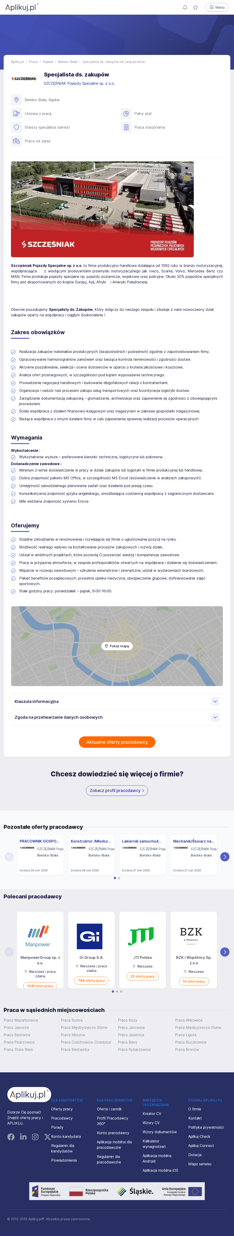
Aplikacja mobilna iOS (160, 1170)
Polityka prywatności (206, 1127)
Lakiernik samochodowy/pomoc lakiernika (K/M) (142, 841)
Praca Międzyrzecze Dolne (198, 1027)
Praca (33, 62)
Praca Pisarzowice (19, 1042)
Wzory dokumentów (160, 1132)
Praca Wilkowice (189, 1020)
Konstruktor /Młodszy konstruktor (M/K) (91, 841)
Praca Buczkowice (191, 1042)
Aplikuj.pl (17, 62)
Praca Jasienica (131, 1035)
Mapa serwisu (199, 1164)
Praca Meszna (73, 1035)
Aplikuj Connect (201, 1145)
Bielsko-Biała (67, 62)
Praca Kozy (127, 1020)
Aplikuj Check (199, 1136)
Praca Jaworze (16, 1027)
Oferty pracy (62, 1109)
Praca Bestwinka (75, 1049)
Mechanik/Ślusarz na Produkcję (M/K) (193, 841)
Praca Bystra (71, 1020)
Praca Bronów (187, 1049)
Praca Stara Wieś (18, 1049)
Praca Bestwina (17, 1035)
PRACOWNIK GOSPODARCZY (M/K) (40, 841)
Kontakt (195, 1118)
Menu (220, 7)
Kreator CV (152, 1113)
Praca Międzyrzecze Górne (84, 1027)
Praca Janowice (131, 1027)
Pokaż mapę (119, 646)
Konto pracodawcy (113, 1132)
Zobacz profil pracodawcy (115, 790)
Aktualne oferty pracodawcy (117, 742)
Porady (57, 1127)
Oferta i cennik (109, 1109)
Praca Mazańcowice (21, 1020)
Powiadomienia (64, 1160)
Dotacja (195, 1154)
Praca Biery (127, 1042)
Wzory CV (151, 1122)
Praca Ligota (185, 1035)
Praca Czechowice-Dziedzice (86, 1042)
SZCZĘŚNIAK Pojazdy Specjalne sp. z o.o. (80, 83)
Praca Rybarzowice (134, 1049)
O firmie (194, 1109)
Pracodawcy (62, 1118)
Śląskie (48, 62)
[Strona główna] (21, 7)
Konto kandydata (66, 1136)
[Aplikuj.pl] (29, 1094)
